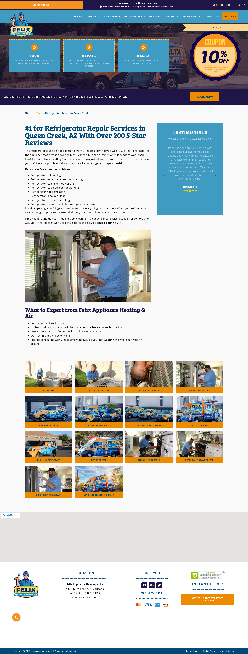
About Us (211, 16)
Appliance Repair (133, 16)
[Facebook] (144, 585)
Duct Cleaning (111, 16)
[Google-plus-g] (152, 585)
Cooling (77, 16)
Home (39, 113)
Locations (169, 16)
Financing (154, 16)
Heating (92, 16)
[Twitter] (159, 585)
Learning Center (191, 16)
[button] (164, 175)
